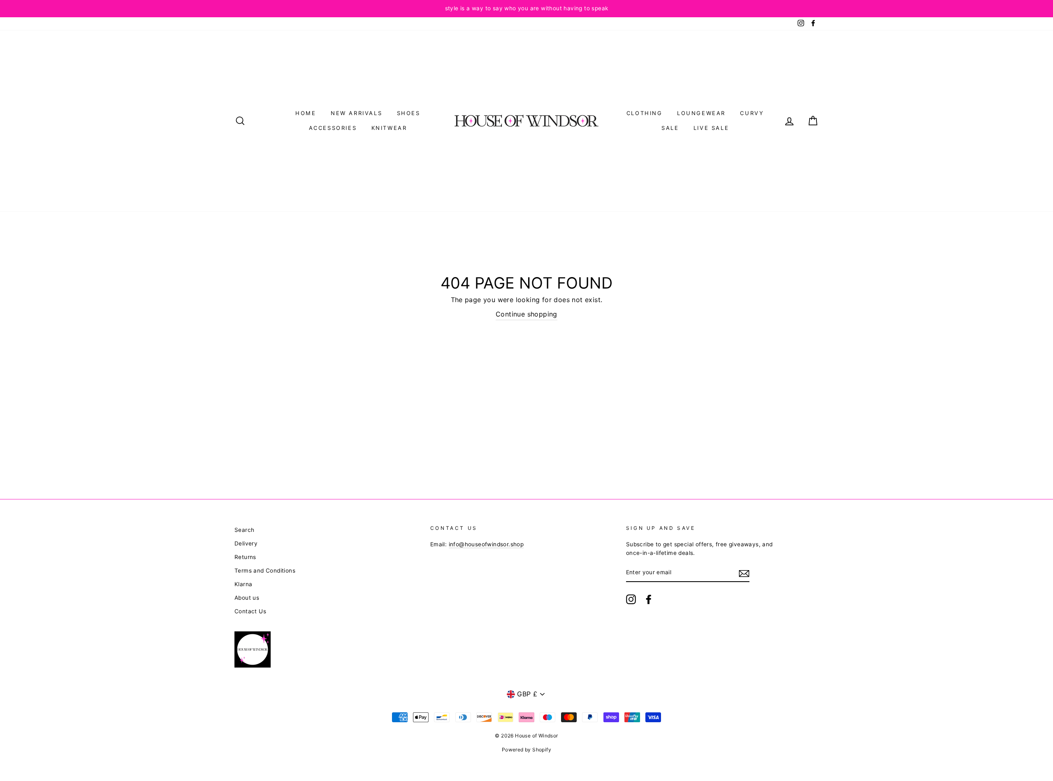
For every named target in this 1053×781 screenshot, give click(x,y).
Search (244, 530)
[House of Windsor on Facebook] (649, 599)
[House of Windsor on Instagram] (631, 599)
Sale (670, 128)
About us (246, 597)
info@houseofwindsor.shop (486, 544)
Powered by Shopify (526, 749)
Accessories (333, 128)
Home (305, 113)
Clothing (644, 113)
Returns (245, 557)
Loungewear (701, 113)
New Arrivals (356, 113)
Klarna (243, 584)
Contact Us (250, 611)
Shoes (408, 113)
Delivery (245, 543)
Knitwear (389, 128)
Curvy (752, 113)
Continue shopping (526, 314)
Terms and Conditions (264, 570)
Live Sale (711, 128)
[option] (526, 8)
